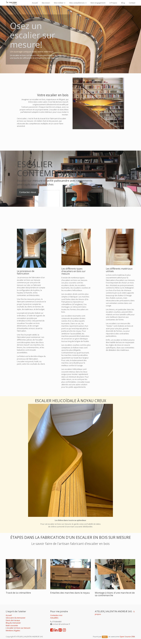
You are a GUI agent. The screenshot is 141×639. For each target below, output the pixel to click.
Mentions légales (13, 630)
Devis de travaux (13, 620)
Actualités (54, 617)
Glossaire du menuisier (15, 617)
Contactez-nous (27, 192)
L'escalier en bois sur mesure (18, 628)
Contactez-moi (56, 615)
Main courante (12, 625)
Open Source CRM (127, 636)
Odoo (105, 637)
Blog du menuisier (13, 623)
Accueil (9, 615)
